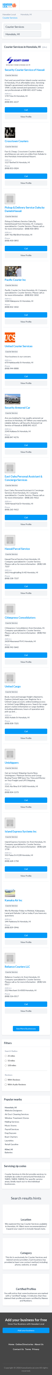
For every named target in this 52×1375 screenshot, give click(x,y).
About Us (39, 1344)
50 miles (11, 1060)
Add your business (26, 1330)
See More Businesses (26, 1028)
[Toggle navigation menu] (48, 5)
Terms (28, 1349)
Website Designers (13, 1110)
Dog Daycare (10, 1133)
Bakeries (9, 1152)
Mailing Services (12, 1122)
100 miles (12, 1065)
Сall (26, 110)
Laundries (9, 1140)
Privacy (35, 1349)
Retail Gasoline (11, 1144)
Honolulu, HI (26, 14)
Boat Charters (11, 1137)
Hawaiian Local (9, 14)
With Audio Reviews (17, 1084)
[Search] (45, 34)
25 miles (11, 1056)
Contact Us (18, 1349)
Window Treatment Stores (17, 1118)
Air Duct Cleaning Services (17, 1114)
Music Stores (11, 1125)
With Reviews (14, 1079)
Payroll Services (12, 1129)
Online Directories (24, 1344)
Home (11, 1344)
